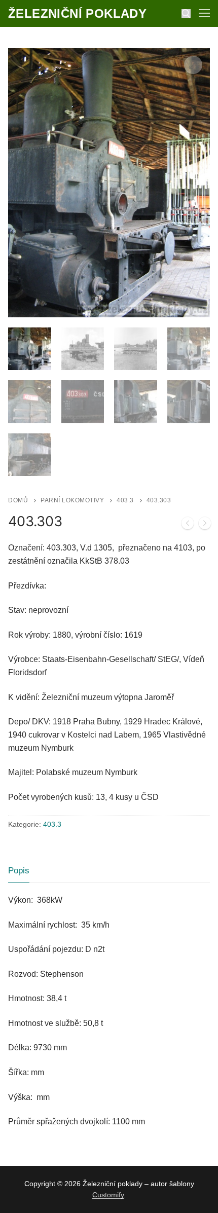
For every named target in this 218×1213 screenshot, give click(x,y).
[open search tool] (186, 13)
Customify (108, 1195)
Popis (18, 870)
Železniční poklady (77, 13)
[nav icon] (204, 13)
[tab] (18, 871)
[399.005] (187, 525)
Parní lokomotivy (72, 500)
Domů (18, 500)
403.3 (125, 500)
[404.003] (205, 525)
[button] (193, 65)
